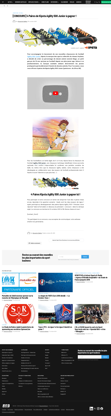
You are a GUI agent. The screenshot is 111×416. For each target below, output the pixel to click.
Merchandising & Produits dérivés (30, 368)
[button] (3, 2)
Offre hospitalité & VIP (43, 394)
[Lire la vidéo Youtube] (55, 93)
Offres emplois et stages (8, 363)
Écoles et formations (7, 357)
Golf (46, 368)
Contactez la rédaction (54, 409)
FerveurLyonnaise (65, 386)
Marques (4, 378)
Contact (63, 409)
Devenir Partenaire (42, 378)
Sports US (47, 365)
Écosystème (5, 375)
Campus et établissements (25, 381)
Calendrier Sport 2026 (7, 355)
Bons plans (15, 13)
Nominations (24, 371)
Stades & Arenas (95, 273)
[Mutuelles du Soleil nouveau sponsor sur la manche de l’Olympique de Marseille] (19, 282)
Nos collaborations (37, 409)
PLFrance (63, 388)
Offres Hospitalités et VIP (67, 360)
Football (21, 13)
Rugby (46, 355)
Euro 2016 (41, 293)
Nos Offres (41, 375)
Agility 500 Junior (33, 56)
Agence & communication (81, 273)
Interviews (4, 365)
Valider (85, 256)
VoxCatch (63, 383)
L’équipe (45, 409)
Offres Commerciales (66, 363)
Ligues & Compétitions (8, 383)
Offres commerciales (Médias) (45, 396)
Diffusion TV (64, 355)
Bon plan (40, 391)
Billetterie (63, 352)
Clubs (3, 386)
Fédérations (5, 381)
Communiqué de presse (44, 386)
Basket (47, 357)
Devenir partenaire (18, 409)
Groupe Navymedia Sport (67, 375)
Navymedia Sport (43, 406)
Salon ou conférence (43, 388)
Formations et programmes (26, 383)
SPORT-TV (63, 391)
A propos (4, 409)
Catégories (24, 350)
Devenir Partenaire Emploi (44, 381)
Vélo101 (62, 378)
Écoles (20, 378)
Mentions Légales (70, 409)
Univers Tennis (64, 381)
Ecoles (3, 394)
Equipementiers (25, 360)
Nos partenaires (28, 409)
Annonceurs (10, 409)
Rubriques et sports (7, 352)
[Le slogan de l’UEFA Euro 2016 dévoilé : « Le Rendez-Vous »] (55, 282)
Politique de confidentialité (8, 412)
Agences (4, 391)
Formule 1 (47, 363)
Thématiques (64, 350)
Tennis (47, 360)
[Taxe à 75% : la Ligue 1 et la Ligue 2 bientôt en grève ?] (55, 313)
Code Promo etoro (7, 371)
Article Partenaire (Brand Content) (47, 383)
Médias (4, 388)
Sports (47, 350)
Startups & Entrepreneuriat (28, 355)
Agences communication (8, 360)
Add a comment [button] (35, 243)
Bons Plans (4, 368)
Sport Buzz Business (7, 350)
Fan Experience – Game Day (28, 352)
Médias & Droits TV (26, 363)
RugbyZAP (63, 394)
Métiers (21, 386)
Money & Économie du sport (28, 365)
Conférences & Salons (67, 357)
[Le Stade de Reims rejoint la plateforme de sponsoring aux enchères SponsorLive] (19, 313)
